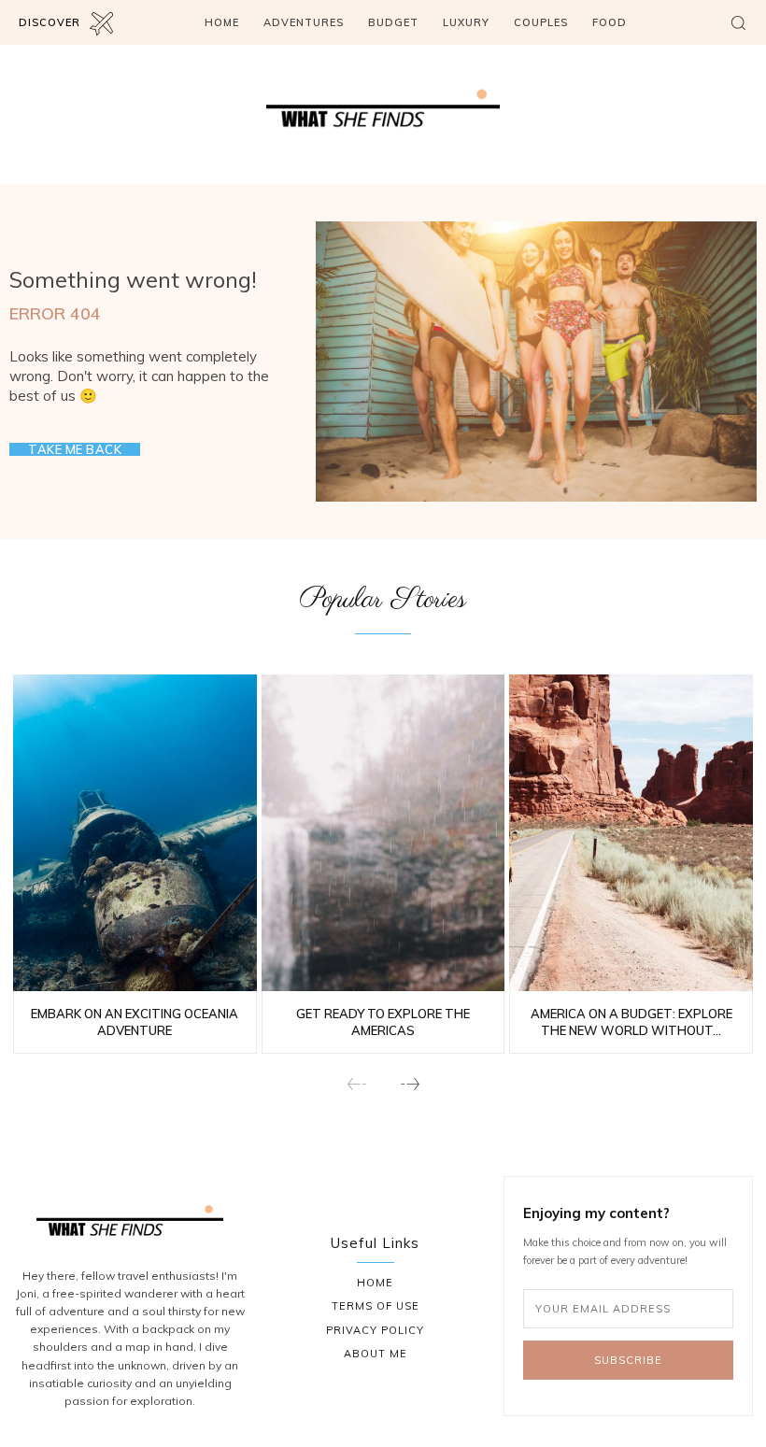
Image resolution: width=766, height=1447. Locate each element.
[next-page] (409, 1085)
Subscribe (628, 1360)
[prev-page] (357, 1085)
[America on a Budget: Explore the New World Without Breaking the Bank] (631, 832)
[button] (738, 22)
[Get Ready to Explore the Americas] (383, 832)
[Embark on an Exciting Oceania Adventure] (135, 832)
